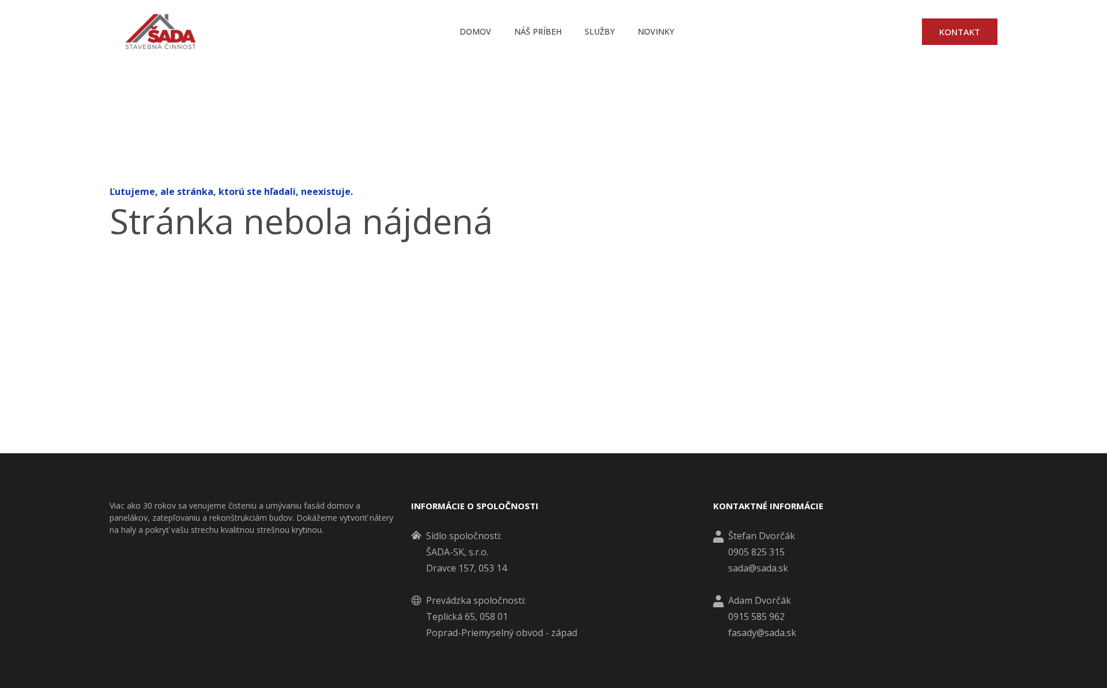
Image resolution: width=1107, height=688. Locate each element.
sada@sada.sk (758, 568)
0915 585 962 (756, 616)
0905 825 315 (756, 552)
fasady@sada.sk (762, 632)
